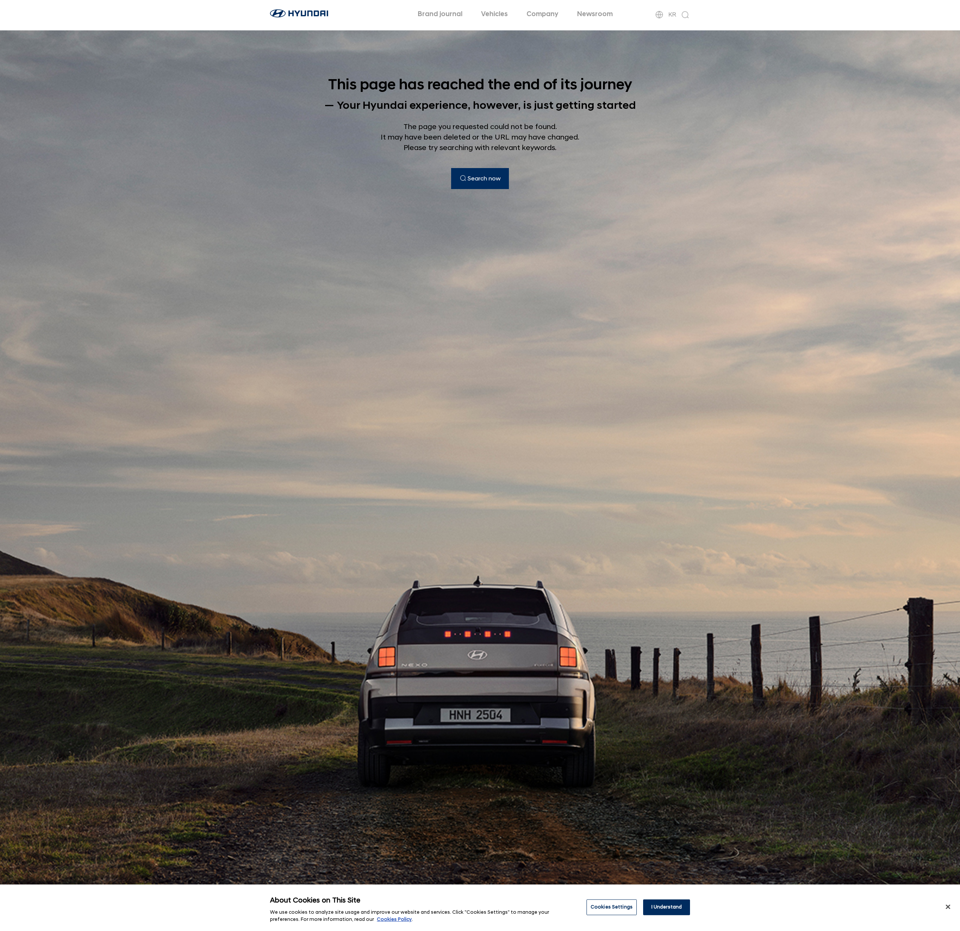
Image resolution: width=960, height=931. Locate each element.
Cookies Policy (394, 919)
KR (672, 14)
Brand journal (440, 14)
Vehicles (494, 14)
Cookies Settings (612, 907)
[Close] (948, 907)
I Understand (666, 907)
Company (542, 14)
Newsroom (595, 14)
